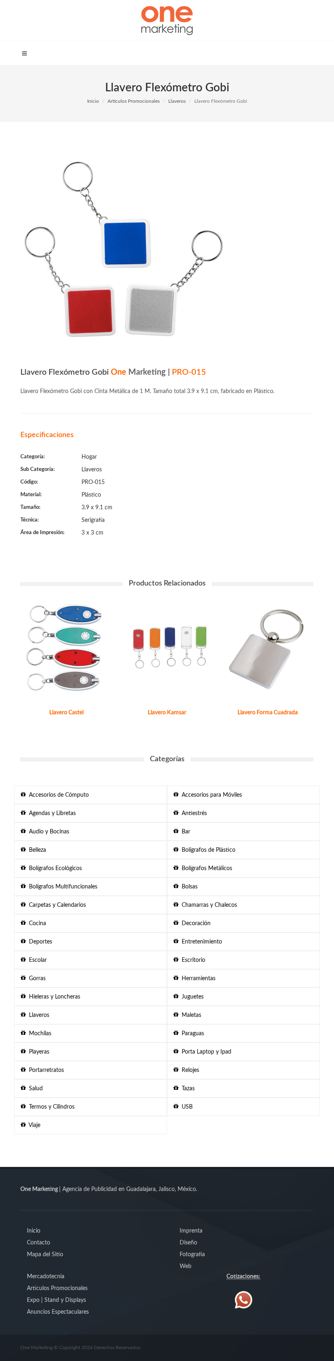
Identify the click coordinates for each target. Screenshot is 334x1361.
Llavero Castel (66, 713)
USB (185, 1107)
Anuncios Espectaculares (58, 1312)
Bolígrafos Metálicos (205, 868)
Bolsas (188, 887)
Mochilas (38, 1033)
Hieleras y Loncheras (53, 997)
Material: (31, 494)
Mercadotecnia (45, 1276)
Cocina (36, 923)
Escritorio (191, 960)
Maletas (189, 1015)
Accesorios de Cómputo (57, 795)
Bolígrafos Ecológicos (54, 868)
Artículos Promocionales (134, 101)
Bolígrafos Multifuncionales (61, 887)
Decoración (194, 923)
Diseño (188, 1243)
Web (185, 1266)
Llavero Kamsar (167, 713)
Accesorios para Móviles (210, 795)
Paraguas (191, 1033)
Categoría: (32, 457)
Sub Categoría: (37, 469)
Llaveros (177, 101)
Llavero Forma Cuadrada (267, 713)
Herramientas (196, 978)
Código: (29, 482)
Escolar (36, 960)
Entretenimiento (200, 942)
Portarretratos (45, 1070)
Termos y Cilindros (50, 1107)
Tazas (186, 1088)
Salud (34, 1088)
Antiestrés (192, 813)
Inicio (93, 101)
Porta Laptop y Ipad (204, 1052)
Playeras (37, 1052)
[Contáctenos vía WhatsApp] (243, 1299)
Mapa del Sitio (45, 1254)
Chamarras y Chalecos (207, 905)
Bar (184, 832)
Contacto (38, 1243)
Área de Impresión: (42, 532)
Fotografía (192, 1254)
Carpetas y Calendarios (56, 905)
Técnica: (29, 520)
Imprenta (191, 1231)
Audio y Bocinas (47, 832)
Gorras (36, 978)
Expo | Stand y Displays (56, 1300)
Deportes (39, 942)
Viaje (33, 1125)
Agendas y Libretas (51, 813)
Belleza (36, 850)
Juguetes (191, 997)
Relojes (188, 1070)
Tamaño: (30, 507)
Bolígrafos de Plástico (206, 850)
